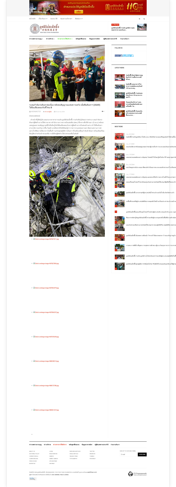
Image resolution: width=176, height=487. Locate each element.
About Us (32, 451)
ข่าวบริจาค (49, 39)
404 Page (51, 463)
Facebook (92, 454)
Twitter (92, 451)
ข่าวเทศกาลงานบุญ (35, 39)
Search (51, 456)
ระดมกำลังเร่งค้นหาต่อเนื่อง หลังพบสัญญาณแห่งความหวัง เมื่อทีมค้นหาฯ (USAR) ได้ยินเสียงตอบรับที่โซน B (64, 106)
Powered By (137, 474)
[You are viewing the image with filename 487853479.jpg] (69, 299)
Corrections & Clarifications (33, 457)
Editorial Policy (34, 454)
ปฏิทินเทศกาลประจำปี (110, 39)
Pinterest (93, 459)
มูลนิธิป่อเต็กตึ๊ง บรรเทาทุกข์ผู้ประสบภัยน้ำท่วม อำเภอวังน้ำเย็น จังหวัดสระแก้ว (150, 193)
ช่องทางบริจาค (65, 18)
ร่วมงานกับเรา (124, 39)
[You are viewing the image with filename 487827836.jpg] (69, 274)
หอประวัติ (53, 18)
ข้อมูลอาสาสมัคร (94, 39)
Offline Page (53, 461)
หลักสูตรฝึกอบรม (81, 39)
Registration (53, 454)
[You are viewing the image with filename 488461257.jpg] (69, 421)
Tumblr (92, 456)
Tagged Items (74, 456)
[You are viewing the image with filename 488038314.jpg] (69, 372)
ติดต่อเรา (78, 18)
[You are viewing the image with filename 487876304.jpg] (69, 348)
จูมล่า (30, 475)
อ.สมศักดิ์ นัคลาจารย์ (91, 472)
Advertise (32, 463)
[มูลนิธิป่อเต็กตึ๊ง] (44, 29)
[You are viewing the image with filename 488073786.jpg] (69, 396)
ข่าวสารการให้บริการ (64, 39)
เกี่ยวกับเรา (42, 18)
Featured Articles (75, 451)
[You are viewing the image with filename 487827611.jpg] (69, 250)
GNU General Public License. (60, 475)
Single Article (74, 454)
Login (51, 451)
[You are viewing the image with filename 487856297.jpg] (69, 323)
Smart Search (53, 459)
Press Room (33, 461)
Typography (73, 459)
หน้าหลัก (32, 18)
